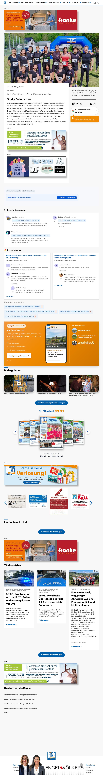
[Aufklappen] (81, 765)
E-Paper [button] (66, 2)
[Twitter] (81, 104)
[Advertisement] (51, 728)
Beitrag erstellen (27, 2)
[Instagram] (77, 104)
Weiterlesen (10, 625)
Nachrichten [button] (13, 2)
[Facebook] (73, 104)
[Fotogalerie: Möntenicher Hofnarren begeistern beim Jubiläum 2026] (84, 383)
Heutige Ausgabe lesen (18, 356)
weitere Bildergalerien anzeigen (51, 403)
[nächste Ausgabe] (88, 432)
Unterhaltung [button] (40, 2)
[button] (5, 503)
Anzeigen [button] (75, 2)
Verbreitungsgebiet (18, 770)
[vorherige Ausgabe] (15, 432)
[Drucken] (94, 104)
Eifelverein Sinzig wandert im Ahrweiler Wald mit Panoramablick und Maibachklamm (83, 599)
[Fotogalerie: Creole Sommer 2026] (51, 383)
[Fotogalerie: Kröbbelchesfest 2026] (19, 383)
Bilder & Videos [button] (53, 2)
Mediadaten (16, 767)
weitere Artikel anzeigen (51, 532)
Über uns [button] (85, 2)
